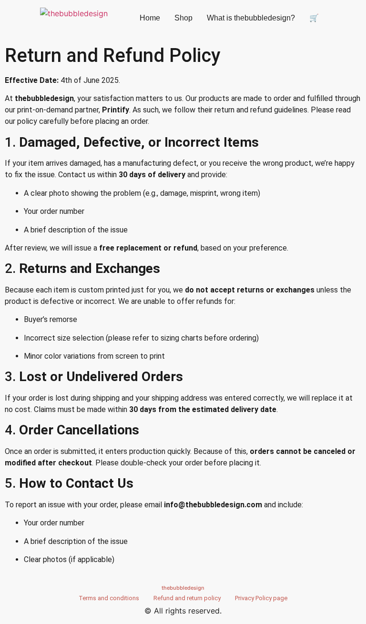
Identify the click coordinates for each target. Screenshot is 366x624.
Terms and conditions (109, 598)
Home (150, 18)
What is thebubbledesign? (251, 18)
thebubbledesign (183, 587)
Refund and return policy (187, 598)
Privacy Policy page (261, 598)
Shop (183, 18)
